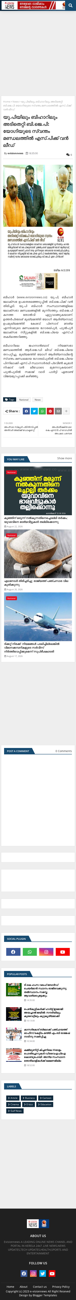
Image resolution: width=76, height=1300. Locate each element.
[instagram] (46, 952)
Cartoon (46, 1098)
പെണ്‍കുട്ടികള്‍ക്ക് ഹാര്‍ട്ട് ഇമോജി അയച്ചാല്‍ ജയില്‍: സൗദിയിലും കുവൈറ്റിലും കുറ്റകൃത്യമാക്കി (43, 1012)
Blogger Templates (45, 1295)
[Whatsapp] (42, 411)
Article (14, 1098)
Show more (64, 458)
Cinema (15, 1104)
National (23, 399)
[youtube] (63, 952)
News (15, 101)
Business (30, 1098)
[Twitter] (34, 411)
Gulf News (16, 1110)
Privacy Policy (61, 1286)
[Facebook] (26, 411)
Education (46, 1104)
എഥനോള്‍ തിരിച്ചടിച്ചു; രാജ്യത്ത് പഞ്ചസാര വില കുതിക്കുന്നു (36, 583)
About (23, 1286)
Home (6, 101)
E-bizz (30, 1104)
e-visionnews (38, 1291)
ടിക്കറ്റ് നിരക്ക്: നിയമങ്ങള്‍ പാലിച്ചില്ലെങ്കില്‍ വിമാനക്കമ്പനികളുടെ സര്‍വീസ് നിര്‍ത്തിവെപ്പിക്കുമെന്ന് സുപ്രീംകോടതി (31, 647)
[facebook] (13, 952)
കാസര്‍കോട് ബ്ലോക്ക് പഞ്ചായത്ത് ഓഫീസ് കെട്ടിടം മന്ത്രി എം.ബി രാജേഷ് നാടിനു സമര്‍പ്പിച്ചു (47, 1033)
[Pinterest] (50, 411)
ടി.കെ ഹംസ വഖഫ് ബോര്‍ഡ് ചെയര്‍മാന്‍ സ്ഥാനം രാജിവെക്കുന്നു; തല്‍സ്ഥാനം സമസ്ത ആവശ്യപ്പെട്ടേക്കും (45, 990)
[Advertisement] (38, 52)
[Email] (58, 411)
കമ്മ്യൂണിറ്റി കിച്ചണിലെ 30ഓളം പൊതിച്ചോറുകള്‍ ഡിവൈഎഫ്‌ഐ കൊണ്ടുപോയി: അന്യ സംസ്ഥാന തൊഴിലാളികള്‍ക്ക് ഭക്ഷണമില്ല (45, 1055)
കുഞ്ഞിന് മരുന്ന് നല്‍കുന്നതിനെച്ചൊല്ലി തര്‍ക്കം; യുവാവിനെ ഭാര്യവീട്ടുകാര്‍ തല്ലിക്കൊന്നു (36, 520)
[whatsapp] (30, 952)
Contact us (40, 1286)
